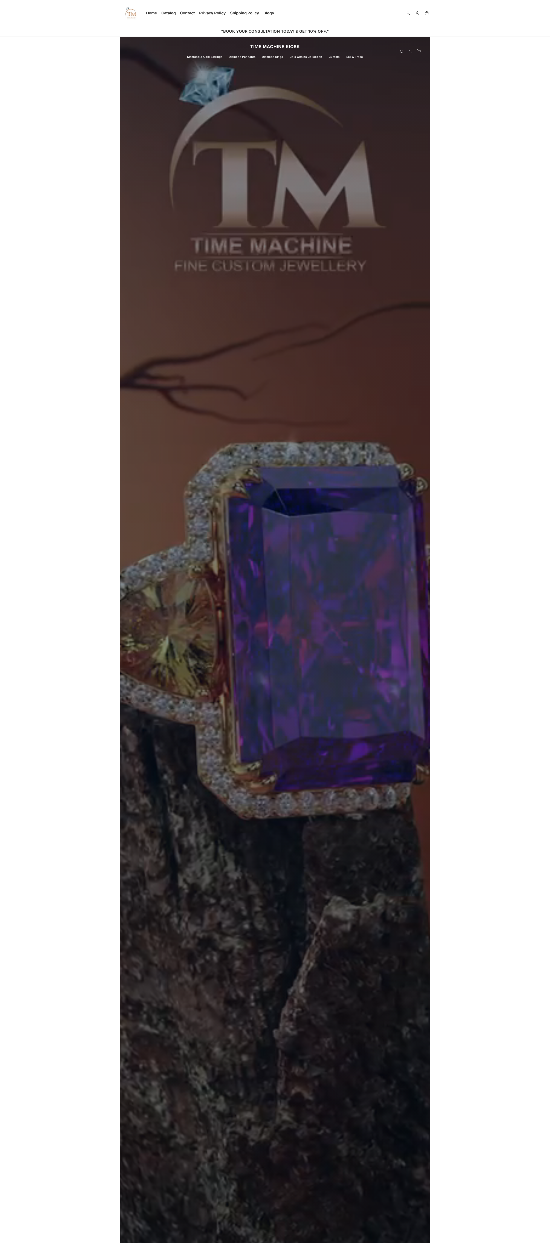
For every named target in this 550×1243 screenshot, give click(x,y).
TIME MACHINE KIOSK (275, 46)
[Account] (410, 51)
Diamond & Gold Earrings (205, 56)
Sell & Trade (354, 56)
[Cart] (426, 13)
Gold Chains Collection (306, 56)
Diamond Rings (272, 56)
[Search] (408, 13)
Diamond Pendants (242, 56)
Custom (334, 56)
